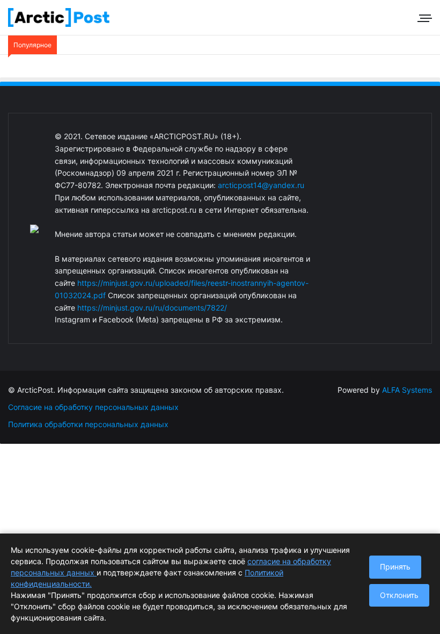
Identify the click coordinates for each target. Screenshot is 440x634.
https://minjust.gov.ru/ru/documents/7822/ (152, 307)
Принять (395, 566)
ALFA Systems (407, 389)
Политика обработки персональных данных (88, 424)
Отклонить (399, 595)
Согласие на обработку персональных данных (93, 407)
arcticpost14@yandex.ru (261, 185)
